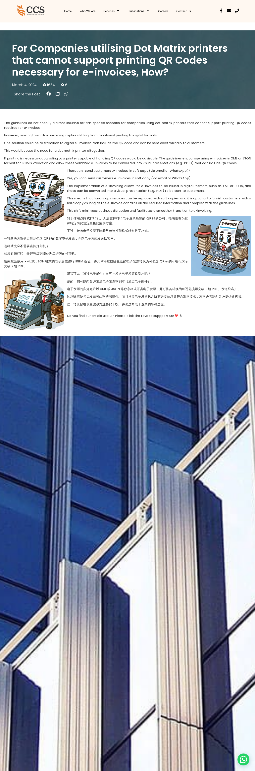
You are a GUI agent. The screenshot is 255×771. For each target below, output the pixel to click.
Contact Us (183, 11)
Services (109, 11)
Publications (136, 11)
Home (68, 11)
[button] (48, 93)
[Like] (177, 316)
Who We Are (87, 11)
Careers (163, 11)
